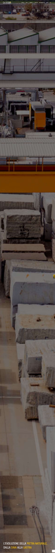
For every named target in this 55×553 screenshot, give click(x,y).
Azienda (22, 2)
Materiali (31, 2)
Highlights (36, 2)
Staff (27, 2)
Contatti (47, 2)
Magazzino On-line (42, 2)
